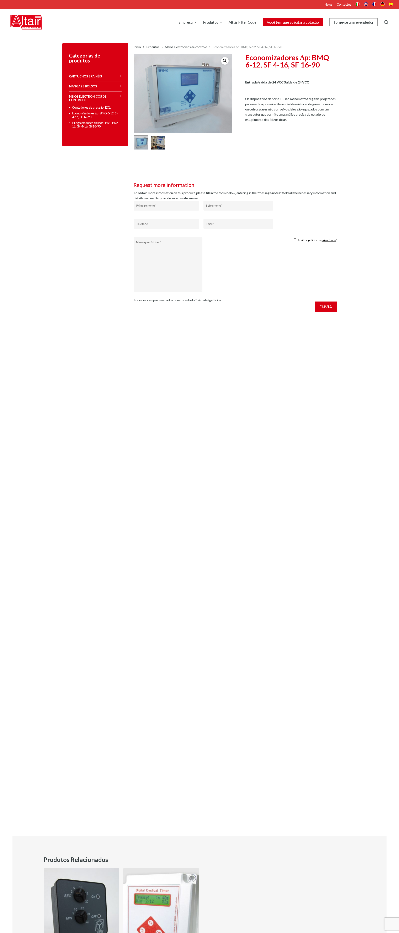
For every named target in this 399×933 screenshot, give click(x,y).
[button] (225, 61)
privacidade (328, 240)
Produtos (152, 47)
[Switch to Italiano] (358, 4)
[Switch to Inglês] (366, 4)
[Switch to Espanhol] (391, 4)
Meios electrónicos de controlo (186, 47)
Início (137, 47)
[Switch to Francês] (374, 4)
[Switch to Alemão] (383, 4)
